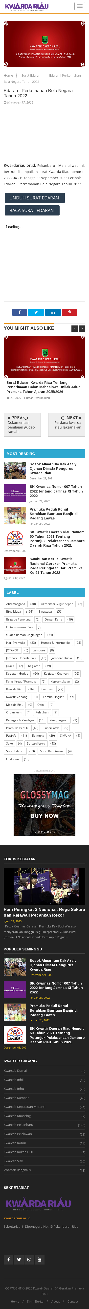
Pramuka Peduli (17, 728)
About (55, 1301)
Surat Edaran (31, 75)
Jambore (39, 650)
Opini (40, 705)
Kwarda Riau (14, 689)
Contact (72, 1301)
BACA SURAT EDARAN (32, 210)
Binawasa (45, 611)
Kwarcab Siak (13, 1161)
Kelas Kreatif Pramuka (21, 681)
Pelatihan (42, 712)
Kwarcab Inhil (13, 1080)
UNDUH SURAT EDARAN (34, 198)
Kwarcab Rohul (15, 1143)
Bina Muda (13, 611)
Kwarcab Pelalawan (18, 1134)
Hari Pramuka (15, 643)
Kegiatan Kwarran (56, 673)
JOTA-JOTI (12, 650)
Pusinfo (11, 735)
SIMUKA (65, 735)
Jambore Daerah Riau (21, 658)
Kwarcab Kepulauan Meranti (24, 1107)
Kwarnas (47, 689)
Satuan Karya (36, 743)
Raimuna (38, 735)
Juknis (10, 666)
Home (9, 75)
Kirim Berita (35, 1301)
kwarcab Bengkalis (17, 1170)
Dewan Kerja (53, 619)
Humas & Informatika (55, 643)
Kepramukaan (60, 681)
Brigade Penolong (18, 619)
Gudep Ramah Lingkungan (24, 635)
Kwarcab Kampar (16, 1098)
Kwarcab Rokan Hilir (18, 1152)
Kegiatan (34, 666)
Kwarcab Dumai (15, 1071)
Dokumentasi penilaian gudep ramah (21, 427)
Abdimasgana (15, 604)
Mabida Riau (14, 705)
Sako (9, 743)
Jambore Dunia (61, 658)
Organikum (14, 712)
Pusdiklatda (51, 728)
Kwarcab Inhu (14, 1089)
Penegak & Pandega (20, 720)
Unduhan (12, 759)
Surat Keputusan (51, 751)
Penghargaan (59, 720)
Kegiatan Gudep (17, 673)
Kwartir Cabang (16, 697)
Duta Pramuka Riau (19, 627)
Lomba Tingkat (53, 697)
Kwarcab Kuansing (17, 1116)
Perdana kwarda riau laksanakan (67, 424)
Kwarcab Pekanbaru (18, 1125)
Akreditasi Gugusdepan (57, 604)
